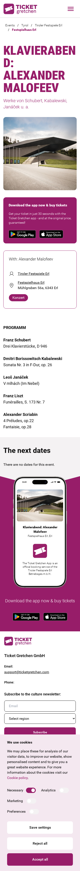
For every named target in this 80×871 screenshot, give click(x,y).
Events (10, 25)
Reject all (40, 843)
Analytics (48, 790)
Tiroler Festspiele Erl (48, 25)
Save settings (40, 827)
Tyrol (24, 25)
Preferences (16, 811)
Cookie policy (17, 778)
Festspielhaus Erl (24, 29)
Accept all (40, 859)
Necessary (15, 790)
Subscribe (40, 732)
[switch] (31, 790)
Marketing (15, 801)
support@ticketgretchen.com (26, 672)
